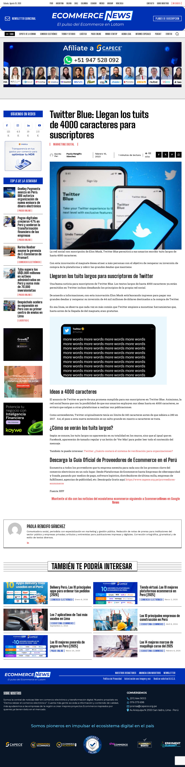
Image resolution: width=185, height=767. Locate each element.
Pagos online (25, 210)
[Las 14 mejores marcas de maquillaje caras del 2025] (115, 646)
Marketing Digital (63, 144)
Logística (23, 320)
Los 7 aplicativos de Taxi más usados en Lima (68, 617)
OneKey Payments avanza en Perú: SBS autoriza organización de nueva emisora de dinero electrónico (29, 197)
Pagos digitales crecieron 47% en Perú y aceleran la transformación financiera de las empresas (29, 226)
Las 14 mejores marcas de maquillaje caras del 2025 (156, 644)
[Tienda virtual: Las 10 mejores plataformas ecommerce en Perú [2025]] (115, 593)
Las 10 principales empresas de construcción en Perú (160, 618)
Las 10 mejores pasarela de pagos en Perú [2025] (67, 644)
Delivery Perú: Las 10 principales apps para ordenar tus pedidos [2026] (70, 591)
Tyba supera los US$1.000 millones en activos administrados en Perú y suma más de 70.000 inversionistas (29, 279)
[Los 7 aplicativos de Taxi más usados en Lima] (25, 620)
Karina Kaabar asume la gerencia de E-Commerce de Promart (29, 252)
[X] (165, 155)
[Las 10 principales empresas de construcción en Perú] (115, 620)
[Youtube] (39, 125)
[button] (177, 33)
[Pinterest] (172, 155)
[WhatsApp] (179, 155)
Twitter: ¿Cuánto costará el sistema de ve (109, 451)
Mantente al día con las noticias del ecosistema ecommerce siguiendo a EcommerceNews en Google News (116, 500)
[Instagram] (17, 125)
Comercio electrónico (29, 262)
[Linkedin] (28, 125)
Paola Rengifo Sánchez (74, 155)
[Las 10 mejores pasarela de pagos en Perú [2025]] (25, 646)
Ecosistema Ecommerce (62, 623)
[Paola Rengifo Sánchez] (52, 155)
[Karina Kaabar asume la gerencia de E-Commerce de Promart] (9, 250)
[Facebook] (7, 125)
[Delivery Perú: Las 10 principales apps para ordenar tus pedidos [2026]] (25, 593)
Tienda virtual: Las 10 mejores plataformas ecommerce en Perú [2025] (159, 591)
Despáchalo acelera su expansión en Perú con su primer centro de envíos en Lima (30, 309)
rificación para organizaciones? (153, 451)
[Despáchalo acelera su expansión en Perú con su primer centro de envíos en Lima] (9, 305)
